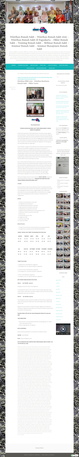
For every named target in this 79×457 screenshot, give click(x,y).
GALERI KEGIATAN (30, 68)
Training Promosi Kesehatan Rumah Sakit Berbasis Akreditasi (32, 427)
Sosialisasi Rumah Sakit (41, 421)
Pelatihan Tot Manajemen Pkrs (23, 398)
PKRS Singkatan (41, 406)
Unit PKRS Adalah (26, 431)
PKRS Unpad (47, 406)
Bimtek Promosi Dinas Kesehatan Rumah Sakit (31, 351)
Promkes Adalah (49, 407)
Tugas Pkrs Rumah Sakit (37, 430)
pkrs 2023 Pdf (26, 403)
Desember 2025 (59, 295)
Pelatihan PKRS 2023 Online (37, 382)
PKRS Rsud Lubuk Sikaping (26, 406)
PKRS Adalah (32, 403)
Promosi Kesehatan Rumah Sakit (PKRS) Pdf (36, 412)
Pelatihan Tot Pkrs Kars (40, 398)
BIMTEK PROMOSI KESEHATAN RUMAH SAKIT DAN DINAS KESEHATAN (31, 354)
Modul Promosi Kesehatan (47, 375)
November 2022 (59, 313)
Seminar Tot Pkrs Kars (35, 419)
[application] (63, 329)
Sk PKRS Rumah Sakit (44, 419)
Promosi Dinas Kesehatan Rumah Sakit (39, 409)
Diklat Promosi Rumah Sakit (28, 361)
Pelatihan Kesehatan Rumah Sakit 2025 (40, 378)
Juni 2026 (58, 286)
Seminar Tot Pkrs (27, 419)
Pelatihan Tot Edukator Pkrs (46, 397)
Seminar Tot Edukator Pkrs (40, 418)
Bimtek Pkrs (20, 351)
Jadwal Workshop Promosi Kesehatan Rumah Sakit (27, 372)
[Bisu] (67, 333)
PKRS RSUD (43, 404)
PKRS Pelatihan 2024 (33, 404)
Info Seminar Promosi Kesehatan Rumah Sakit (38, 364)
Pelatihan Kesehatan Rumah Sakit (26, 378)
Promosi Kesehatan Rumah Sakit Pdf (32, 413)
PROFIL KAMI (43, 65)
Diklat (35, 357)
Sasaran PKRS (36, 415)
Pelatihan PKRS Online (37, 385)
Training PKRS (27, 424)
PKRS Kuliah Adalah (25, 404)
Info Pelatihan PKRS (30, 363)
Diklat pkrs (49, 358)
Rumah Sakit (31, 415)
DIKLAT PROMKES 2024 (28, 360)
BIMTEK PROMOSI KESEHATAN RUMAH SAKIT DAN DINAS (40, 352)
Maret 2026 (58, 292)
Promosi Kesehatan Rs (41, 410)
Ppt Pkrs (24, 407)
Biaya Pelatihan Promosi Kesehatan (38, 346)
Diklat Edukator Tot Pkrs (31, 358)
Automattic (52, 454)
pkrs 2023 (22, 403)
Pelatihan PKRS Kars (29, 385)
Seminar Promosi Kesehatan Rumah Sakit (26, 418)
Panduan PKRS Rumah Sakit (23, 376)
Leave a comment (21, 434)
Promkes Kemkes (21, 409)
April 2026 (58, 289)
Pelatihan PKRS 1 (44, 381)
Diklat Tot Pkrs (36, 361)
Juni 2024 (58, 301)
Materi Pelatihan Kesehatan (37, 375)
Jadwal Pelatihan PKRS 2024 (46, 367)
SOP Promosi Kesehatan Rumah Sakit (29, 421)
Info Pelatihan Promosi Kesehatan (40, 363)
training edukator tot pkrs (31, 422)
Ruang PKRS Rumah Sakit (24, 415)
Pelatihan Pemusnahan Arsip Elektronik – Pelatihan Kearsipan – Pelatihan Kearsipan (62, 97)
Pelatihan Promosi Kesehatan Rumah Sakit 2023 (38, 391)
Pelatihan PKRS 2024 (33, 77)
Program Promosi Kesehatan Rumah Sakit (33, 407)
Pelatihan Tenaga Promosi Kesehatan (34, 397)
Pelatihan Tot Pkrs (32, 398)
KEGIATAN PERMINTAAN (41, 68)
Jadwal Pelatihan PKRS (23, 77)
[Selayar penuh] (69, 333)
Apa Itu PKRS (28, 346)
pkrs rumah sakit (35, 406)
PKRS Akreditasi (38, 403)
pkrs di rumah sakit (44, 403)
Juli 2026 (57, 283)
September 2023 (59, 310)
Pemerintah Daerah (26, 400)
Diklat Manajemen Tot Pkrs (41, 358)
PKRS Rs (38, 404)
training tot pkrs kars (28, 430)
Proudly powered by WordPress (32, 454)
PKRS (19, 403)
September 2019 (59, 316)
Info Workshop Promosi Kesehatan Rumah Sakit (39, 366)
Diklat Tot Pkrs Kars (43, 361)
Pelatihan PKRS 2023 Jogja (26, 382)
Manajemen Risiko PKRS (27, 375)
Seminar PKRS (42, 415)
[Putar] (57, 333)
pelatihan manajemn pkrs (39, 379)
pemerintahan (32, 400)
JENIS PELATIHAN (34, 65)
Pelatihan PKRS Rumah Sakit (45, 77)
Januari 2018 (58, 319)
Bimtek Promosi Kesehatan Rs (23, 352)
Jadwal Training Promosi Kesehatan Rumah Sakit (42, 370)
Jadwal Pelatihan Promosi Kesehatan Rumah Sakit (40, 369)
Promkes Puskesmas (28, 409)
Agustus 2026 (58, 280)
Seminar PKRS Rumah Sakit (25, 416)
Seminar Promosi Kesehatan (35, 416)
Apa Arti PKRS (23, 346)
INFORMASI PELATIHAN (23, 65)
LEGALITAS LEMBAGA (52, 65)
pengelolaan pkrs (39, 400)
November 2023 (59, 307)
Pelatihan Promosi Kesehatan (36, 388)
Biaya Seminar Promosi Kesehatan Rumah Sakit (38, 348)
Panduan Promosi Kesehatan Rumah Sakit (35, 376)
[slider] (62, 333)
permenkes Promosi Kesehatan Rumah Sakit (42, 401)
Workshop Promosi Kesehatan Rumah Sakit (34, 433)
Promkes (43, 407)
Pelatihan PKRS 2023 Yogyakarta (35, 384)
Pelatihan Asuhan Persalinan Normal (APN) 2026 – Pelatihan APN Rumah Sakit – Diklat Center (62, 112)
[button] (63, 329)
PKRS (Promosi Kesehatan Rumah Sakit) (27, 79)
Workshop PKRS (33, 431)
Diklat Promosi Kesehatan (38, 360)
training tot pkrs (21, 430)
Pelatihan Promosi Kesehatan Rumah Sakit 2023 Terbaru (29, 394)
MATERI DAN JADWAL (63, 65)
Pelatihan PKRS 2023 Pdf (24, 384)
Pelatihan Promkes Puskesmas (25, 388)
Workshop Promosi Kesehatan (41, 431)
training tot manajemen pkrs (44, 428)
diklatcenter (13, 89)
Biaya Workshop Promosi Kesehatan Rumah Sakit (42, 349)
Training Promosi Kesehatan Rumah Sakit (26, 425)
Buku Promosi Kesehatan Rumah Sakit (41, 355)
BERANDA (14, 65)
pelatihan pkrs (38, 381)
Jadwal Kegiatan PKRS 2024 (27, 367)
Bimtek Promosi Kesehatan (45, 351)
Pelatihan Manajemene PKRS (29, 379)
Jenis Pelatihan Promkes (41, 372)
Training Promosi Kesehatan (36, 424)
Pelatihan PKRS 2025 (21, 385)
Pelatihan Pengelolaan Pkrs (30, 381)
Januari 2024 (58, 304)
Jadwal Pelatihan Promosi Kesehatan (24, 369)
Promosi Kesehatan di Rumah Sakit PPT (29, 410)
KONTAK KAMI (52, 68)
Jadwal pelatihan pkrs (36, 367)
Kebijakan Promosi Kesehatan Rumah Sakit (38, 373)
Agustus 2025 (58, 298)
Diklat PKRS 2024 (21, 360)
